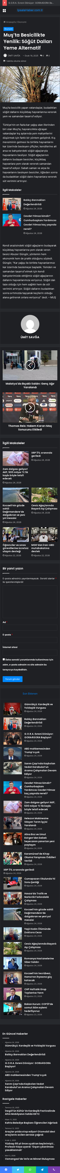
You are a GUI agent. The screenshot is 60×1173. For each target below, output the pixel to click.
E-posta (8, 634)
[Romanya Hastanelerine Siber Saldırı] (13, 963)
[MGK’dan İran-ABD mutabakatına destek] (44, 534)
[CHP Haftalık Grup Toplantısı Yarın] (13, 994)
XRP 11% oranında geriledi (41, 454)
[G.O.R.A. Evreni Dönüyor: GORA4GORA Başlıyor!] (13, 738)
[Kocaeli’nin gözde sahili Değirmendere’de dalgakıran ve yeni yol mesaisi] (16, 495)
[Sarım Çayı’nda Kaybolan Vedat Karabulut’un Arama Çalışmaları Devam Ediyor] (13, 768)
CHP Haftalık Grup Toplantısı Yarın (35, 991)
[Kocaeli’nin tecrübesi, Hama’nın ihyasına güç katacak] (13, 978)
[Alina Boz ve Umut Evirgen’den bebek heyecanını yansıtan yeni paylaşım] (13, 839)
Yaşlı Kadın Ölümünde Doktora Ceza (37, 930)
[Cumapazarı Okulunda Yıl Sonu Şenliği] (13, 883)
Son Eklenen (30, 693)
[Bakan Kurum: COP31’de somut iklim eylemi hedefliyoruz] (13, 1008)
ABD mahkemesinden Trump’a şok (37, 750)
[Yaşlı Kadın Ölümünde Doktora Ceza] (13, 933)
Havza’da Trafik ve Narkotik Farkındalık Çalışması (36, 897)
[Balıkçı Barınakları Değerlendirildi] (12, 204)
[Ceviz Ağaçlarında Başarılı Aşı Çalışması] (44, 495)
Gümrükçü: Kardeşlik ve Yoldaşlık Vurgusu (38, 706)
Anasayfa (11, 22)
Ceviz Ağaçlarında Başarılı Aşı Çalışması (44, 507)
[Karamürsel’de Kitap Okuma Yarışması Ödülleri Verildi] (13, 858)
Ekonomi (22, 22)
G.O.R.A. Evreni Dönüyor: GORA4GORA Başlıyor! (33, 2)
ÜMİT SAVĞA (14, 55)
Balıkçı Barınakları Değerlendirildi (35, 720)
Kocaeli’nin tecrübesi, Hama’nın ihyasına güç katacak (38, 977)
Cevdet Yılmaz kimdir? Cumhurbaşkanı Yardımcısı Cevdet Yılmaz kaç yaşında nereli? (39, 788)
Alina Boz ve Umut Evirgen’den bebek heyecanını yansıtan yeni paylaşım (39, 839)
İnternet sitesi (10, 647)
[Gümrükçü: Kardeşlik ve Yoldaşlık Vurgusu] (13, 709)
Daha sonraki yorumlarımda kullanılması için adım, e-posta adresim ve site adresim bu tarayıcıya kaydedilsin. (28, 664)
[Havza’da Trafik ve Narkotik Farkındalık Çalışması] (13, 898)
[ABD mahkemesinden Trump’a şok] (13, 753)
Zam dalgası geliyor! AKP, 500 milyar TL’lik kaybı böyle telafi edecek (15, 473)
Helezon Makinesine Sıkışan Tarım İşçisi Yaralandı (36, 822)
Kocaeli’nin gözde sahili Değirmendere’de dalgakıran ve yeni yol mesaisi (14, 512)
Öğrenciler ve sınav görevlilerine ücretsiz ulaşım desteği (15, 548)
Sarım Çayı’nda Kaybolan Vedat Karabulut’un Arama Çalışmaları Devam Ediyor (40, 769)
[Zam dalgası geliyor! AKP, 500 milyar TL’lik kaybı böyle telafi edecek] (16, 458)
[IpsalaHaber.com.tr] (30, 10)
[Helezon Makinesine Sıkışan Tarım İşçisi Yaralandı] (13, 823)
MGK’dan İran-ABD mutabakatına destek (42, 548)
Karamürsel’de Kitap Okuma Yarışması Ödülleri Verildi (40, 857)
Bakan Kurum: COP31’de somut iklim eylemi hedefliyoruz (38, 1007)
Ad (5, 622)
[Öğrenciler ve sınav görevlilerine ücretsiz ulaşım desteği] (16, 534)
